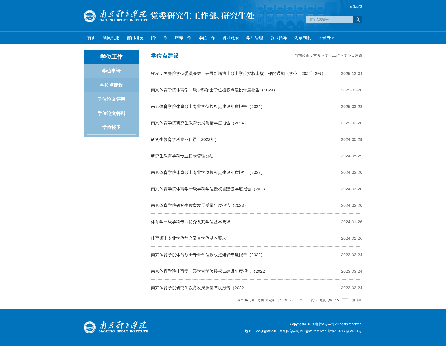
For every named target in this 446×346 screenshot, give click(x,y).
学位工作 (207, 38)
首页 (91, 38)
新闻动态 (111, 38)
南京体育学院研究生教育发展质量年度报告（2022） (199, 287)
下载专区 (326, 38)
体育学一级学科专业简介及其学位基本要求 (190, 222)
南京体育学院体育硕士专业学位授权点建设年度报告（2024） (208, 106)
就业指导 (278, 38)
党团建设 (231, 38)
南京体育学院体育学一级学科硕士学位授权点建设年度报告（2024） (214, 90)
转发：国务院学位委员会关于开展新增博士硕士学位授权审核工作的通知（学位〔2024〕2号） (238, 73)
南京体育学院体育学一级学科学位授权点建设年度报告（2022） (210, 271)
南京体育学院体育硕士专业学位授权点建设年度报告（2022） (208, 254)
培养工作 (183, 38)
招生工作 (159, 38)
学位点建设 (353, 55)
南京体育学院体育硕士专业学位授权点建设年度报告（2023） (208, 172)
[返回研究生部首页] (169, 17)
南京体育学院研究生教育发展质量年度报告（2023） (199, 205)
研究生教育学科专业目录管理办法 (182, 156)
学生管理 (254, 38)
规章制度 (302, 38)
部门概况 (135, 38)
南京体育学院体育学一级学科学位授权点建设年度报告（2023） (210, 189)
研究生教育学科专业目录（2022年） (185, 139)
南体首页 (355, 7)
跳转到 (357, 300)
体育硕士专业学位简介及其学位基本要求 (188, 238)
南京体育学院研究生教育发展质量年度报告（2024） (199, 123)
